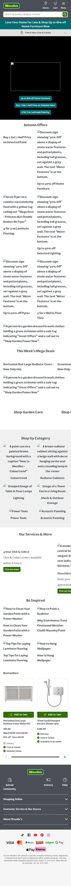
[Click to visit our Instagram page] (48, 835)
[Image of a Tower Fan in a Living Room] (52, 495)
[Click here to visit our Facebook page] (29, 835)
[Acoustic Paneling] (52, 515)
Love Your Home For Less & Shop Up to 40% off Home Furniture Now (35, 24)
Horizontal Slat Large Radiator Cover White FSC (16, 722)
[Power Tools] (18, 515)
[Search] (65, 14)
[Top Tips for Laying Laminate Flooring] (18, 652)
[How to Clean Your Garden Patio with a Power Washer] (18, 622)
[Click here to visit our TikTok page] (22, 835)
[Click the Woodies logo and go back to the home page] (11, 6)
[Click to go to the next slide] (65, 757)
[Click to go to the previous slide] (6, 757)
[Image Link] (18, 137)
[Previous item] (5, 32)
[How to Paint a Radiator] (52, 620)
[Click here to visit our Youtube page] (35, 835)
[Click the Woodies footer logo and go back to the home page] (35, 772)
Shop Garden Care (29, 412)
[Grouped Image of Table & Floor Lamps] (18, 492)
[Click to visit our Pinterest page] (42, 835)
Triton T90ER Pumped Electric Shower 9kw (48, 722)
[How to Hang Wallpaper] (52, 652)
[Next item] (65, 32)
